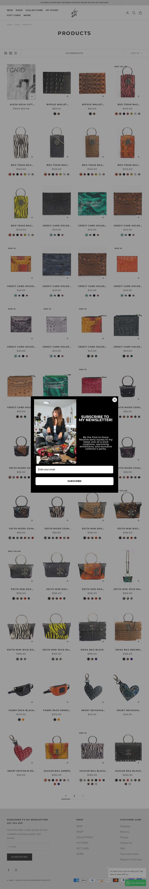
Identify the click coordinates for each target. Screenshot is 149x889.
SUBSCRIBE (75, 481)
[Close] (114, 399)
